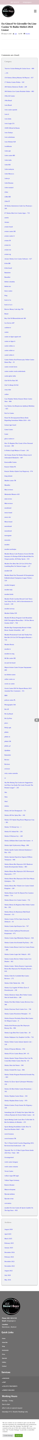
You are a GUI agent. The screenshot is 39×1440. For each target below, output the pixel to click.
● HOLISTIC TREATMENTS (9, 1386)
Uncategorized (9, 1157)
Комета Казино (9, 1185)
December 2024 (9, 1252)
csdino (6, 394)
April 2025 (7, 1234)
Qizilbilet (7, 750)
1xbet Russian (8, 183)
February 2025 (9, 1243)
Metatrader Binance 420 (12, 494)
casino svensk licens (10, 367)
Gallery (4, 1362)
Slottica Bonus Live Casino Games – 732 (17, 900)
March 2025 (8, 1238)
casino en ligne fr (9, 341)
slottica (6, 806)
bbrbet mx (7, 286)
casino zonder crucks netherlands (14, 371)
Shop (3, 1346)
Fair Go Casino (9, 413)
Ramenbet (7, 755)
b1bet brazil (8, 268)
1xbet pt (7, 178)
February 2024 (9, 1257)
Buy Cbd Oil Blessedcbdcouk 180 (15, 318)
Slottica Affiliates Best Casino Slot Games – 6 (18, 840)
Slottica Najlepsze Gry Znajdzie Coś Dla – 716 (19, 1037)
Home (3, 1338)
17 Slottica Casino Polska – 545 (14, 82)
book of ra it (8, 304)
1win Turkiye (8, 132)
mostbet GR (8, 571)
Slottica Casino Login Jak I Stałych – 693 (17, 954)
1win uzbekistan (9, 137)
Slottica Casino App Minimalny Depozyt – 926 (19, 938)
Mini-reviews (8, 503)
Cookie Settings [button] (8, 1435)
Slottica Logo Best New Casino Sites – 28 (17, 1032)
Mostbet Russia (9, 644)
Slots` (6, 801)
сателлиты (7, 1203)
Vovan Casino (8, 1171)
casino (6, 332)
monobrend (8, 531)
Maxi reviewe (8, 489)
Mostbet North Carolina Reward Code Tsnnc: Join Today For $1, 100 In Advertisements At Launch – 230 (18, 601)
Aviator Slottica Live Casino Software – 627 (18, 259)
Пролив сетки (8, 1198)
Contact (4, 1366)
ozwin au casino (9, 684)
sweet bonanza (9, 1134)
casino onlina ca (9, 346)
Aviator (6, 222)
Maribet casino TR (10, 480)
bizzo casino (8, 291)
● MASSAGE (5, 1378)
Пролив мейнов (9, 1194)
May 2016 (7, 1280)
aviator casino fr (9, 236)
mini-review (8, 499)
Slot (5, 792)
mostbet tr (7, 649)
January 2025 (8, 1248)
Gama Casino (8, 429)
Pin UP (6, 709)
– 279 (6, 73)
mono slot (7, 517)
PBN (5, 695)
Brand (6, 314)
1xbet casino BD (9, 155)
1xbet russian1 (9, 187)
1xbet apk (7, 151)
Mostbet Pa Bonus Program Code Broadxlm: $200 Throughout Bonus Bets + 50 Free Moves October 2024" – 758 (19, 620)
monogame (8, 535)
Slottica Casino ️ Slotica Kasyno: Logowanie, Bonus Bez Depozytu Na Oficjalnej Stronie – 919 (18, 968)
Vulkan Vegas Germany (11, 1180)
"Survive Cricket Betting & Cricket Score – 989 (19, 68)
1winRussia (8, 146)
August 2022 (8, 1270)
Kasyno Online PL (10, 467)
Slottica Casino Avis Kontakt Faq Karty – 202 (18, 942)
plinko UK (7, 741)
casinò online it (9, 355)
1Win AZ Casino (9, 96)
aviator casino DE (10, 231)
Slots (6, 797)
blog (5, 295)
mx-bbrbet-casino (10, 674)
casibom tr (7, 327)
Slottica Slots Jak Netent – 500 (14, 1065)
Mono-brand (8, 522)
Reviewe (7, 764)
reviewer (7, 769)
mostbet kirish (8, 594)
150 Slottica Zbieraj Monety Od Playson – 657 (19, 77)
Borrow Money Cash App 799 (13, 309)
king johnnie (8, 476)
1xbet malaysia (9, 169)
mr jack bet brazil (9, 663)
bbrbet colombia (9, 281)
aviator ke (7, 245)
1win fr (6, 114)
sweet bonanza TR (10, 1138)
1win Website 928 (10, 142)
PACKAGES (5, 1350)
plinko (6, 732)
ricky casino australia (11, 773)
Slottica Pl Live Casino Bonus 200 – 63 (16, 1053)
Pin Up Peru (8, 718)
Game (6, 434)
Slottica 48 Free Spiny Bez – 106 (14, 815)
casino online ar (9, 350)
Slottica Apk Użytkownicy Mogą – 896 (16, 845)
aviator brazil (8, 227)
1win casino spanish (10, 110)
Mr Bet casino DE (10, 658)
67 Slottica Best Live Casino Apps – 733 (17, 213)
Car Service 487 (9, 323)
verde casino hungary (11, 1162)
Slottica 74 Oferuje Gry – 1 (12, 827)
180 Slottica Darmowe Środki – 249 (15, 87)
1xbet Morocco (9, 174)
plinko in (7, 736)
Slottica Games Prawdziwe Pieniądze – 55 (17, 1014)
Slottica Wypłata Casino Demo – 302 (16, 1096)
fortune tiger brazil (10, 425)
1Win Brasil (8, 100)
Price (3, 1354)
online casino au (9, 679)
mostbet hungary (9, 585)
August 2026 (8, 1229)
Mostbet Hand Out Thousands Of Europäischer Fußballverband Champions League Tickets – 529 (19, 577)
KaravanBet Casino (10, 462)
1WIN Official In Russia (12, 128)
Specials (4, 1358)
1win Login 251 (9, 123)
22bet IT (7, 201)
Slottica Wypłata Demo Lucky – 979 (15, 1100)
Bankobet (7, 272)
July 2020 (7, 1275)
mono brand (8, 512)
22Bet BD (7, 197)
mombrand (7, 508)
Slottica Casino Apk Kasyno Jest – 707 (16, 926)
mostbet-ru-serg (9, 654)
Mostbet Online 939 (10, 613)
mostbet (6, 544)
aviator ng (7, 254)
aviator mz (7, 250)
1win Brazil (8, 105)
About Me (5, 1342)
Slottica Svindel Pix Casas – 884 (14, 1070)
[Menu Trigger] (35, 11)
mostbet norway (9, 608)
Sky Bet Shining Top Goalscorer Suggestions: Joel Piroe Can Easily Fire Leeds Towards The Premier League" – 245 (18, 785)
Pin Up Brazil (8, 714)
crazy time (7, 389)
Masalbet (7, 485)
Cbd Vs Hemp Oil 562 (11, 385)
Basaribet (28, 33)
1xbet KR (7, 164)
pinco (6, 723)
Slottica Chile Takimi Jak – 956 (14, 983)
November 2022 (9, 1266)
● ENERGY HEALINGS (8, 1390)
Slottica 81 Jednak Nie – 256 (13, 831)
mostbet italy (8, 589)
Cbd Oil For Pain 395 (11, 380)
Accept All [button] (19, 1435)
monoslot (7, 540)
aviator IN (7, 240)
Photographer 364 (10, 704)
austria (6, 217)
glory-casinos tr (9, 438)
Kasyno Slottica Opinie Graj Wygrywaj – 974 (18, 471)
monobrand (8, 526)
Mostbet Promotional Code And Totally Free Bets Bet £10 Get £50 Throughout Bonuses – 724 (18, 637)
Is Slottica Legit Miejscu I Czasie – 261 (16, 450)
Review (6, 759)
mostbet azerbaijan (10, 549)
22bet (6, 192)
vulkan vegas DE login (11, 1176)
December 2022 (9, 1261)
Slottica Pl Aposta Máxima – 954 (14, 1049)
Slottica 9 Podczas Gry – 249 (13, 836)
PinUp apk (7, 727)
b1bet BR (7, 263)
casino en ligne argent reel (12, 336)
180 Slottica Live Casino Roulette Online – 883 (19, 91)
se (5, 778)
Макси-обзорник (9, 1189)
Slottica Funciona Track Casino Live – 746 (17, 1009)
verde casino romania (11, 1166)
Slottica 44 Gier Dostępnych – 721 (15, 810)
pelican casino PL (10, 700)
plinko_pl (7, 746)
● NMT (4, 1382)
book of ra (7, 300)
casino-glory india (10, 376)
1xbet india (8, 160)
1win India (7, 119)
